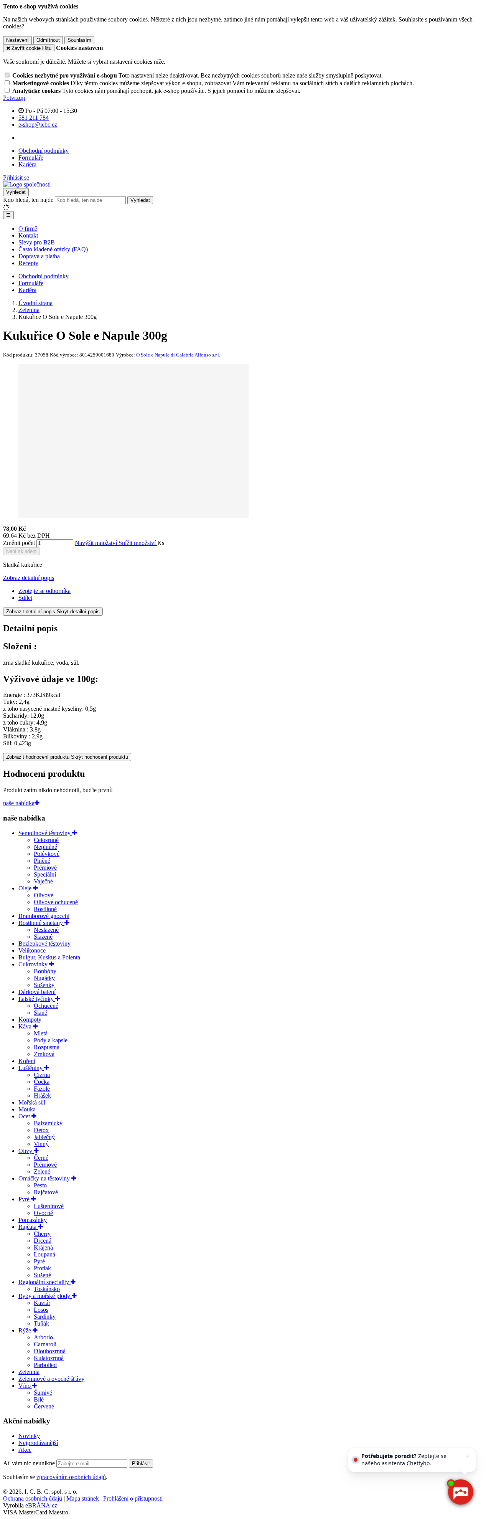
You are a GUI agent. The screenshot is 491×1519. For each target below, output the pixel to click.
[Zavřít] (468, 1456)
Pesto (40, 1185)
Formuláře (30, 157)
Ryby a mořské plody (45, 1296)
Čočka (41, 1081)
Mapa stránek (82, 1498)
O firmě (27, 228)
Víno (25, 1385)
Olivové (43, 895)
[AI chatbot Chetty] (460, 1492)
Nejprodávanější (38, 1443)
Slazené (43, 936)
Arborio (43, 1337)
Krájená (43, 1247)
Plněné (42, 860)
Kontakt (28, 235)
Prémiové (45, 867)
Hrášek (42, 1095)
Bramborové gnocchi (43, 916)
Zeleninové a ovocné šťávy (51, 1378)
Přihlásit (141, 1463)
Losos (41, 1309)
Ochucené (46, 1005)
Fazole (42, 1088)
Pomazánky (32, 1220)
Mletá (41, 1033)
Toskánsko (47, 1289)
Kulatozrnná (49, 1358)
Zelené (42, 1171)
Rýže (25, 1330)
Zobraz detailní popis (28, 578)
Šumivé (43, 1392)
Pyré (24, 1199)
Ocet (24, 1116)
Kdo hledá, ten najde (28, 199)
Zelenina (29, 1372)
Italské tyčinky (36, 999)
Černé (41, 1157)
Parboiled (45, 1365)
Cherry (42, 1233)
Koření (26, 1061)
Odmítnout (48, 40)
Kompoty (29, 1019)
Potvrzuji (14, 97)
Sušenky (44, 985)
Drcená (42, 1240)
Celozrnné (46, 840)
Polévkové (46, 853)
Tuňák (41, 1323)
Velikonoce (32, 950)
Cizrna (42, 1075)
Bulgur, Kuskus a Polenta (49, 957)
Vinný (41, 1144)
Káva (25, 1026)
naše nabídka (19, 803)
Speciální (45, 874)
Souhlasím (79, 40)
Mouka (27, 1109)
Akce (24, 1449)
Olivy (26, 1151)
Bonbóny (45, 971)
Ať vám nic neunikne (29, 1463)
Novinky (29, 1436)
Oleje (25, 888)
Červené (44, 1406)
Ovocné (43, 1213)
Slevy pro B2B (36, 242)
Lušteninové (49, 1206)
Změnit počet (19, 543)
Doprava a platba (39, 256)
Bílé (39, 1399)
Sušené (42, 1275)
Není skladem (21, 551)
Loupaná (44, 1254)
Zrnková (44, 1054)
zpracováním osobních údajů (71, 1477)
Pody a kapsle (51, 1040)
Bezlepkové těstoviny (44, 943)
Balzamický (48, 1123)
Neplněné (45, 847)
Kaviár (42, 1302)
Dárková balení (37, 992)
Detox (41, 1130)
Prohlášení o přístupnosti (133, 1498)
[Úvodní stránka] (27, 184)
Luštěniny (31, 1068)
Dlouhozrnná (50, 1351)
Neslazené (46, 929)
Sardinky (45, 1316)
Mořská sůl (31, 1102)
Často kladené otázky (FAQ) (53, 249)
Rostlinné (45, 909)
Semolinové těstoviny (45, 833)
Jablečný (44, 1137)
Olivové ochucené (56, 902)
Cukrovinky (33, 964)
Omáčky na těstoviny (44, 1178)
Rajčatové (46, 1192)
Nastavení (17, 40)
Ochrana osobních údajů (32, 1498)
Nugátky (44, 978)
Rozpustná (46, 1047)
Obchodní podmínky (43, 150)
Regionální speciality (44, 1282)
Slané (40, 1012)
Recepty (28, 263)
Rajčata (28, 1226)
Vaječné (43, 881)
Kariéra (27, 164)
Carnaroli (45, 1344)
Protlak (42, 1268)
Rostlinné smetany (41, 923)
